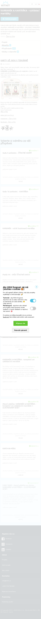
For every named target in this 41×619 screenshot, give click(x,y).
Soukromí (6, 317)
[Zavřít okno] (36, 286)
